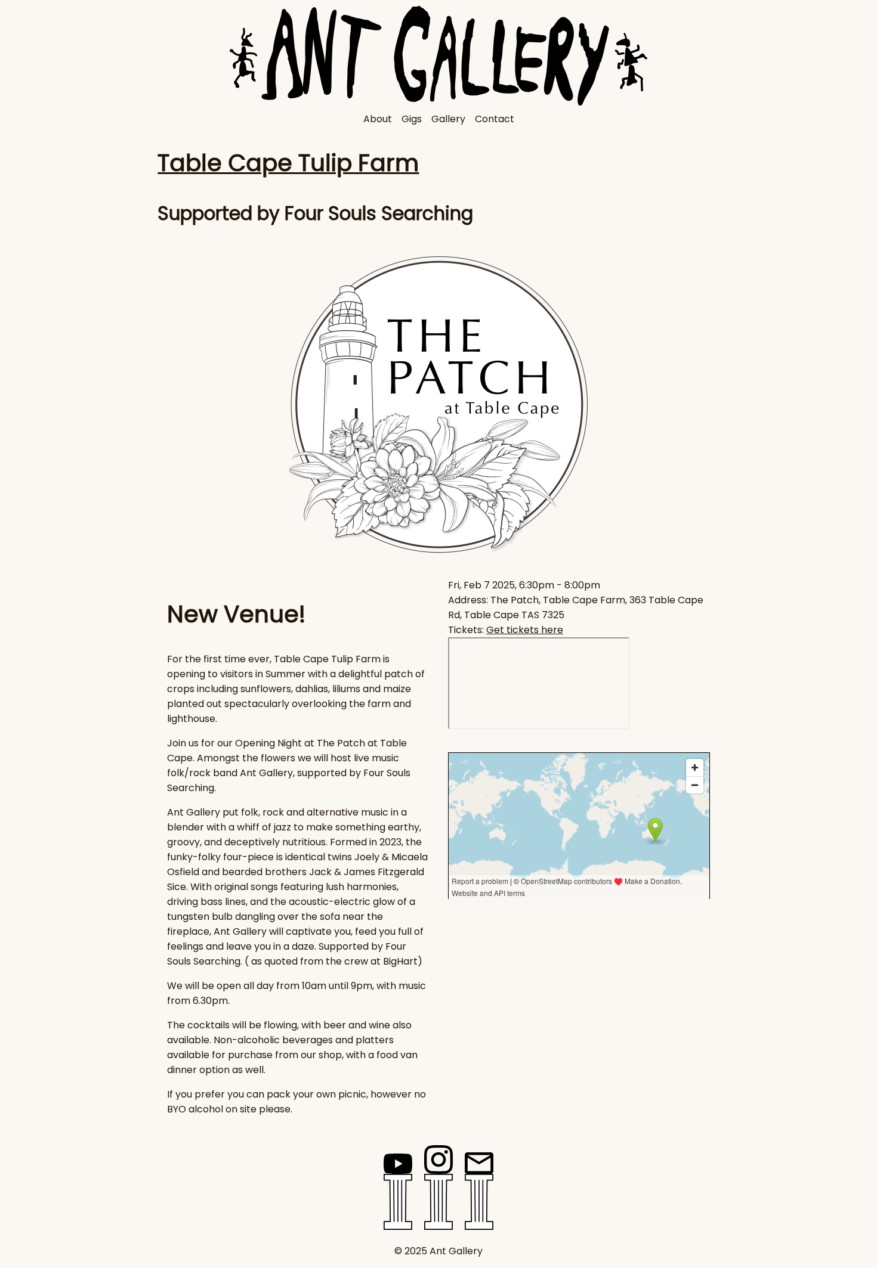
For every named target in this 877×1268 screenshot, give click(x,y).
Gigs (412, 119)
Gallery (448, 119)
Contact (494, 119)
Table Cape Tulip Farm (288, 163)
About (377, 119)
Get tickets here (524, 630)
